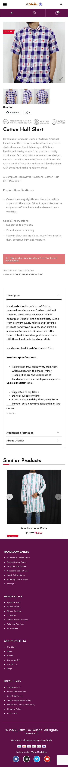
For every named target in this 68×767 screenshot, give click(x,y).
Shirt (40, 274)
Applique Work (13, 602)
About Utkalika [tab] (15, 440)
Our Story (11, 647)
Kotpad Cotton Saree (16, 566)
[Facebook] (16, 759)
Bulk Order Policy (14, 696)
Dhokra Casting (14, 611)
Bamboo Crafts (13, 606)
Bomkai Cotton (13, 562)
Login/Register (13, 687)
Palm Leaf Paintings (15, 624)
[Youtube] (47, 759)
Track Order (12, 713)
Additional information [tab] (20, 432)
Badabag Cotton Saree (17, 579)
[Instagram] (26, 759)
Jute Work (11, 615)
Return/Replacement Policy (19, 700)
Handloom (20, 274)
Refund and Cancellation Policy (21, 704)
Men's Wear (31, 274)
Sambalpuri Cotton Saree (18, 557)
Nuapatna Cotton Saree (17, 571)
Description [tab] (13, 295)
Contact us (12, 664)
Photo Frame (12, 628)
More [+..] (11, 584)
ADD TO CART (16, 763)
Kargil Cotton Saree (16, 575)
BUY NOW (52, 763)
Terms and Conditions (16, 691)
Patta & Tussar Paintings (17, 620)
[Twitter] (37, 759)
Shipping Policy (14, 709)
